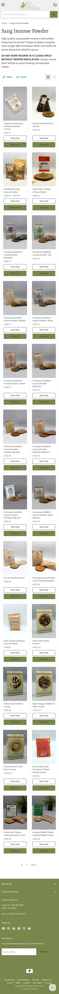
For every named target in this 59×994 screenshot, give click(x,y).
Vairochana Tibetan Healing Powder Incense (14, 834)
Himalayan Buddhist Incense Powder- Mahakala (13, 255)
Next (33, 864)
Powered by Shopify (29, 989)
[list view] (54, 77)
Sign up (43, 951)
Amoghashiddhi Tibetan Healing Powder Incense (43, 834)
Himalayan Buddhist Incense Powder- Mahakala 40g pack (13, 515)
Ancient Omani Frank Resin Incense (13, 768)
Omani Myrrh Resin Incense (41, 642)
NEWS (18, 983)
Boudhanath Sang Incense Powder (12, 191)
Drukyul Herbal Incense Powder (43, 125)
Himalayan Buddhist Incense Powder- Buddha (15, 319)
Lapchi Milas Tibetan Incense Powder (42, 191)
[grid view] (48, 77)
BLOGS (10, 983)
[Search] (54, 14)
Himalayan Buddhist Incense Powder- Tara (42, 253)
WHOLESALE (47, 980)
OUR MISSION (9, 980)
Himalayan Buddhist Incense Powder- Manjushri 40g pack (42, 449)
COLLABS (48, 983)
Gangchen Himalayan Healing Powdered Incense (13, 126)
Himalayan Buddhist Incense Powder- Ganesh (14, 382)
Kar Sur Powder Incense (14, 577)
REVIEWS (35, 980)
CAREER (26, 983)
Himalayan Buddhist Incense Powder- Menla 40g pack (43, 515)
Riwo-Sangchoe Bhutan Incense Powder (14, 642)
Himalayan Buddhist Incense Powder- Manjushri (42, 383)
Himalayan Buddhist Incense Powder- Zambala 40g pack (13, 449)
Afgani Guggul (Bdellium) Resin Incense (44, 705)
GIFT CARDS (37, 983)
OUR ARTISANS (23, 980)
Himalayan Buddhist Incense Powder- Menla (43, 319)
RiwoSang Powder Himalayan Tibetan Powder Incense (41, 769)
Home (4, 23)
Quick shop (15, 138)
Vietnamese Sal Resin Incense (13, 705)
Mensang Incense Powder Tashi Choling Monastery (44, 579)
